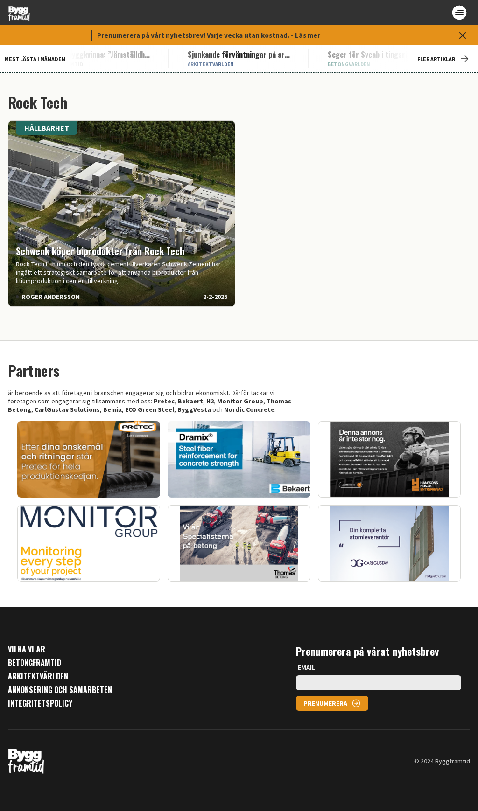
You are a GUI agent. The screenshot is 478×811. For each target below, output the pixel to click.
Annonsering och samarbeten (60, 690)
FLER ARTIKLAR (436, 58)
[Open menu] (459, 13)
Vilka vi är (26, 649)
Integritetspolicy (40, 703)
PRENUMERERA (325, 703)
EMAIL (306, 667)
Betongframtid (34, 663)
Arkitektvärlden (38, 676)
